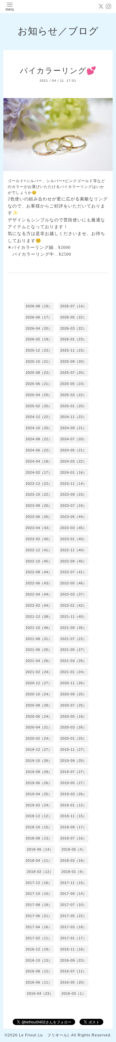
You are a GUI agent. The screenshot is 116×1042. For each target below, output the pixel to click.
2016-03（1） (74, 993)
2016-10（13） (39, 960)
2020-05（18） (73, 716)
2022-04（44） (39, 594)
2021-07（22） (73, 639)
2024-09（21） (73, 428)
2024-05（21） (73, 450)
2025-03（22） (73, 395)
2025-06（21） (39, 384)
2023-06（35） (39, 517)
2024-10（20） (39, 428)
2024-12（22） (39, 417)
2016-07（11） (73, 971)
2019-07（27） (73, 772)
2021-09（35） (73, 628)
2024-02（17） (39, 472)
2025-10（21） (39, 361)
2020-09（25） (73, 694)
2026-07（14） (73, 306)
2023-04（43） (39, 528)
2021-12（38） (39, 616)
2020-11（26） (73, 683)
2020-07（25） (73, 705)
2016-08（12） (39, 971)
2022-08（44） (39, 572)
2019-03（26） (73, 794)
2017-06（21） (39, 916)
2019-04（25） (39, 794)
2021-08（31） (39, 639)
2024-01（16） (73, 472)
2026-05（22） (73, 317)
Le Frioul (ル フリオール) (44, 1035)
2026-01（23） (73, 339)
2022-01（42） (73, 605)
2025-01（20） (73, 406)
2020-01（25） (73, 738)
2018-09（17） (73, 827)
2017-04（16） (39, 927)
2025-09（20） (73, 361)
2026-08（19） (39, 306)
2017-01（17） (73, 938)
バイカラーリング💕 (58, 70)
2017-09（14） (73, 893)
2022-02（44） (39, 605)
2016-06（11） (39, 982)
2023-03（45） (73, 528)
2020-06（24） (39, 716)
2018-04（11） (39, 860)
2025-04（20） (39, 395)
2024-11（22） (73, 417)
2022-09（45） (73, 561)
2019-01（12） (73, 805)
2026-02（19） (39, 339)
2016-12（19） (39, 949)
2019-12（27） (39, 749)
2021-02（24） (39, 672)
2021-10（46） (39, 628)
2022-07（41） (73, 572)
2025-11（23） (73, 350)
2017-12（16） (39, 883)
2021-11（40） (73, 616)
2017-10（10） (39, 893)
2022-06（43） (39, 583)
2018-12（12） (39, 816)
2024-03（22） (73, 461)
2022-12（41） (39, 550)
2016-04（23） (40, 993)
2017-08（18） (39, 905)
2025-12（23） (39, 350)
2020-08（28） (39, 705)
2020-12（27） (39, 683)
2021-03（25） (73, 661)
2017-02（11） (39, 938)
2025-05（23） (73, 384)
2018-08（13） (39, 838)
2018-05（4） (74, 849)
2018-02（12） (40, 871)
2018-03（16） (73, 860)
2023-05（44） (73, 517)
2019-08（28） (39, 772)
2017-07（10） (73, 905)
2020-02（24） (39, 738)
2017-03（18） (73, 927)
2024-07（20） (73, 439)
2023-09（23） (73, 494)
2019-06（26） (39, 783)
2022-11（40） (73, 550)
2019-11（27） (73, 749)
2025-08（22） (39, 372)
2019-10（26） (39, 760)
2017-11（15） (73, 883)
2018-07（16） (73, 838)
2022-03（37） (73, 594)
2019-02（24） (39, 805)
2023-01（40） (73, 539)
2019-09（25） (73, 760)
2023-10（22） (39, 494)
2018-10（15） (39, 827)
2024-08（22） (39, 439)
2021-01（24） (73, 672)
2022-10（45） (39, 561)
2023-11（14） (73, 483)
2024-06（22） (39, 450)
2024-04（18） (39, 461)
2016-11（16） (73, 949)
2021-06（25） (39, 649)
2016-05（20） (73, 982)
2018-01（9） (74, 871)
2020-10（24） (39, 694)
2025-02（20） (39, 406)
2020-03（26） (73, 727)
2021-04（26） (39, 661)
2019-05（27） (73, 783)
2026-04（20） (39, 328)
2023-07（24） (73, 505)
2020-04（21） (39, 727)
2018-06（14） (40, 849)
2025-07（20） (73, 372)
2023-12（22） (39, 483)
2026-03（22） (73, 328)
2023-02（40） (39, 539)
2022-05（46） (73, 583)
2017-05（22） (73, 916)
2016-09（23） (73, 960)
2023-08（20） (39, 505)
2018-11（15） (73, 816)
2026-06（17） (39, 317)
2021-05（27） (73, 649)
